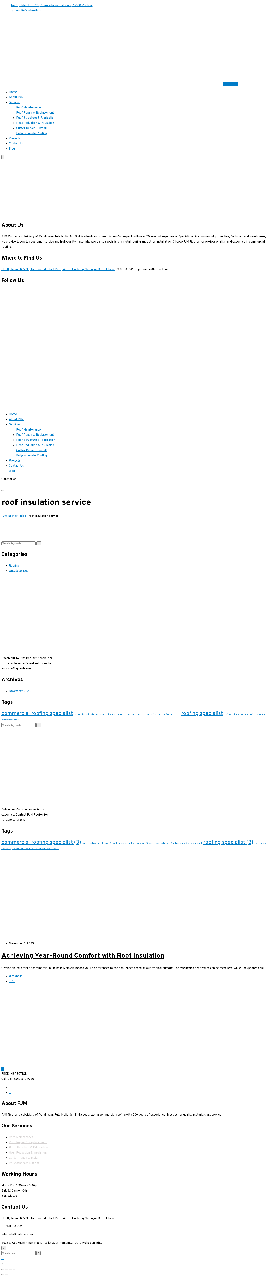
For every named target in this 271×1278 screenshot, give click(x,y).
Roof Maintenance (28, 107)
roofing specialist (202, 713)
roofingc (16, 976)
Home (13, 92)
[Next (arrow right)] (6, 1274)
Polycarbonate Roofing (31, 133)
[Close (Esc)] (2, 1269)
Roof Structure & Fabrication (35, 118)
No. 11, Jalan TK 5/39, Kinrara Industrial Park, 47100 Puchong (52, 5)
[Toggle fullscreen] (10, 1269)
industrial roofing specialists (166, 714)
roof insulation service (234, 714)
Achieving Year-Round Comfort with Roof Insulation (82, 956)
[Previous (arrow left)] (2, 1274)
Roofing (14, 566)
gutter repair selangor (142, 714)
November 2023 (20, 691)
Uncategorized (18, 571)
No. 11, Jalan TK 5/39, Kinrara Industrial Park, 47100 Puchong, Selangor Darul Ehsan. (58, 269)
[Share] (6, 1269)
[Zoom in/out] (14, 1269)
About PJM (16, 97)
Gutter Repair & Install (31, 128)
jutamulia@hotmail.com (27, 11)
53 (13, 981)
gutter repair (125, 714)
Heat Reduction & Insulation (35, 123)
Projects (14, 138)
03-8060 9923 (10, 484)
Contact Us (230, 84)
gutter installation (110, 714)
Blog (12, 149)
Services (14, 102)
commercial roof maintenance (87, 714)
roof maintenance (253, 714)
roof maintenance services (45, 849)
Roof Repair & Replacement (35, 113)
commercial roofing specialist (37, 713)
